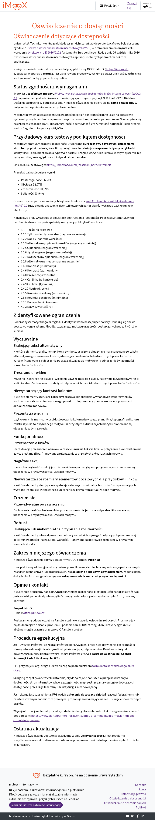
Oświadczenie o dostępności (127, 798)
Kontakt (140, 785)
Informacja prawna (133, 794)
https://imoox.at (117, 69)
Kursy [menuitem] (62, 6)
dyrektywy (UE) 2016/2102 (44, 52)
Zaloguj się (132, 5)
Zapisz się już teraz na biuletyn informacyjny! (36, 805)
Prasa (142, 789)
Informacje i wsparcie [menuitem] (48, 17)
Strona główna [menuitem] (44, 6)
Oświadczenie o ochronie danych (125, 803)
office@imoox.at (34, 613)
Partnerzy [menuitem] (75, 17)
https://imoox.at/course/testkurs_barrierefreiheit (78, 165)
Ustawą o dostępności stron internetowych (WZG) (58, 48)
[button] (109, 5)
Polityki (141, 807)
